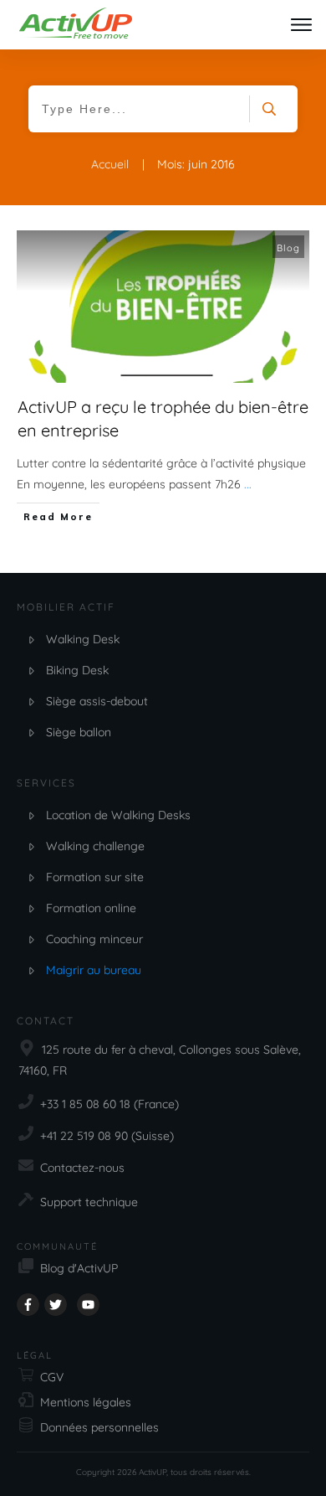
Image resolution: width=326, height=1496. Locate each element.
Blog (288, 248)
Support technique (89, 1202)
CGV (52, 1377)
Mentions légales (85, 1402)
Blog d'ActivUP (79, 1268)
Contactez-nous (82, 1167)
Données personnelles (99, 1427)
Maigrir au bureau (93, 970)
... (248, 484)
